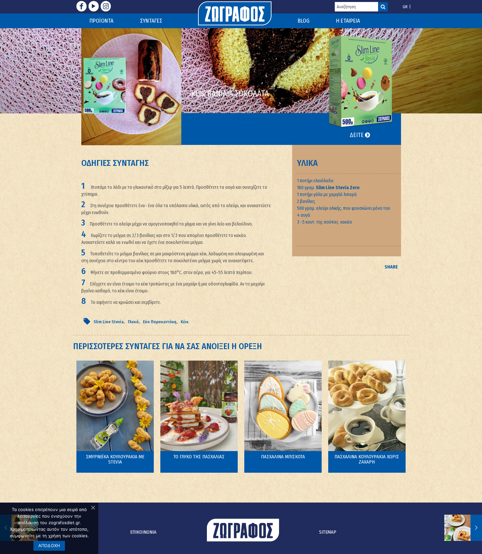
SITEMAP (327, 532)
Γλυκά (133, 321)
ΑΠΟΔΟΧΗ (49, 545)
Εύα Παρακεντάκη (159, 321)
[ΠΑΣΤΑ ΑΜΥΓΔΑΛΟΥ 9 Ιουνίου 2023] (463, 528)
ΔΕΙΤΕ (357, 135)
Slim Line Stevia (108, 321)
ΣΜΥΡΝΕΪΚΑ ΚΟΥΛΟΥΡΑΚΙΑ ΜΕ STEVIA (115, 459)
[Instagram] (106, 6)
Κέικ (185, 321)
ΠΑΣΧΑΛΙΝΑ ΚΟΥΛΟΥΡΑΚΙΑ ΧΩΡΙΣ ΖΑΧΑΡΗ (366, 459)
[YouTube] (94, 6)
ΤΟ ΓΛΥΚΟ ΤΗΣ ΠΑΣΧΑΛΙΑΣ (199, 456)
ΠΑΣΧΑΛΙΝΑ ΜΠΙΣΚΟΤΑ (283, 456)
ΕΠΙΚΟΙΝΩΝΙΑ (143, 532)
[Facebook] (81, 6)
